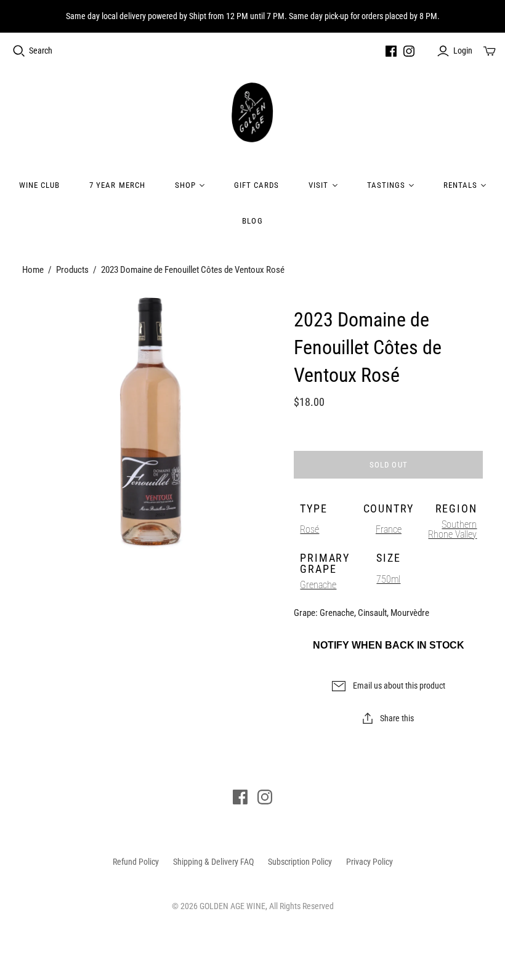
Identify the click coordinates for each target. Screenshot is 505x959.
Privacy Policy (369, 862)
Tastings (386, 185)
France (389, 529)
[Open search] (19, 51)
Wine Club (39, 185)
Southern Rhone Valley (452, 529)
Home (33, 269)
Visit (318, 185)
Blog (252, 220)
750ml (388, 579)
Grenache (318, 585)
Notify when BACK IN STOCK (388, 645)
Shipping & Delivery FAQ (213, 862)
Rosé (309, 529)
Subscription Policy (300, 862)
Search (40, 50)
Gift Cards (256, 185)
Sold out (388, 464)
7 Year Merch (117, 185)
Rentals (460, 185)
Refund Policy (136, 862)
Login (462, 50)
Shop (185, 185)
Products (72, 269)
